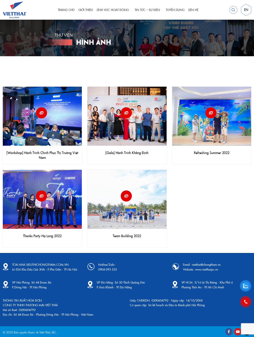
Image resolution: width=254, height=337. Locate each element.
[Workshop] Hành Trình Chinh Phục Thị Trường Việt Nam (42, 155)
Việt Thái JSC (47, 332)
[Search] (233, 10)
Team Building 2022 (127, 235)
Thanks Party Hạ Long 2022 (42, 235)
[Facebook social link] (229, 331)
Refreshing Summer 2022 (211, 152)
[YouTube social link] (238, 331)
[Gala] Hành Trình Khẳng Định (126, 152)
